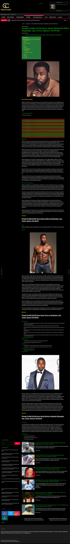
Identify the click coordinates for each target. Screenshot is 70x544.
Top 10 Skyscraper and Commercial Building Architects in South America (10, 476)
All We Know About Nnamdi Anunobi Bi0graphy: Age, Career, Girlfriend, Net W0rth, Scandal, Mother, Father (51, 468)
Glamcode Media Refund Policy (62, 4)
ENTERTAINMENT (20, 17)
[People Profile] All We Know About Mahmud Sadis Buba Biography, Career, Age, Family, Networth (49, 456)
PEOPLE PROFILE (10, 17)
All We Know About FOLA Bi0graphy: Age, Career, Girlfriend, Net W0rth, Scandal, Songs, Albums (51, 505)
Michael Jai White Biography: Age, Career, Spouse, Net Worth (31, 39)
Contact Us (60, 17)
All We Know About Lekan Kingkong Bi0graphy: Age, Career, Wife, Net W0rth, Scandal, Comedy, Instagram (50, 480)
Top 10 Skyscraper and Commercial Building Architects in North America (11, 482)
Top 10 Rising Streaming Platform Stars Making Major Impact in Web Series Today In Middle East (10, 472)
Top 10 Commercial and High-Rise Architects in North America (10, 478)
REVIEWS (3, 17)
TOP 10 (46, 17)
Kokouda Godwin (37, 450)
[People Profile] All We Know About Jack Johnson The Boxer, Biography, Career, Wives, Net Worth (50, 443)
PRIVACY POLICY (52, 17)
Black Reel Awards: (27, 49)
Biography (25, 41)
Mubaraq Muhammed (25, 33)
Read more (3, 522)
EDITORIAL (28, 17)
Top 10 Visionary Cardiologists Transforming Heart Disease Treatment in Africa (10, 458)
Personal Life (25, 54)
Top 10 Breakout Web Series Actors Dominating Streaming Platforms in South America (10, 461)
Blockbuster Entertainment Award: (29, 52)
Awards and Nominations (27, 48)
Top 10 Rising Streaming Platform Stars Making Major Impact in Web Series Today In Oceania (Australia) (10, 468)
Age (24, 44)
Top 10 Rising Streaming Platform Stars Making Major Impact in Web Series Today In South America (10, 465)
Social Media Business (37, 17)
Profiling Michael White (27, 40)
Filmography (25, 47)
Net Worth (25, 55)
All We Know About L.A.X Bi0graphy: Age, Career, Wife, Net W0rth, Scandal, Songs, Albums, (50, 493)
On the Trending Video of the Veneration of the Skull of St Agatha (10, 450)
